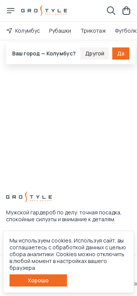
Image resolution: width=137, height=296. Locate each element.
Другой (94, 52)
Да (120, 52)
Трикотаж (93, 30)
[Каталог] (10, 10)
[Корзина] (126, 10)
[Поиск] (111, 10)
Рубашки (60, 30)
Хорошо (38, 280)
